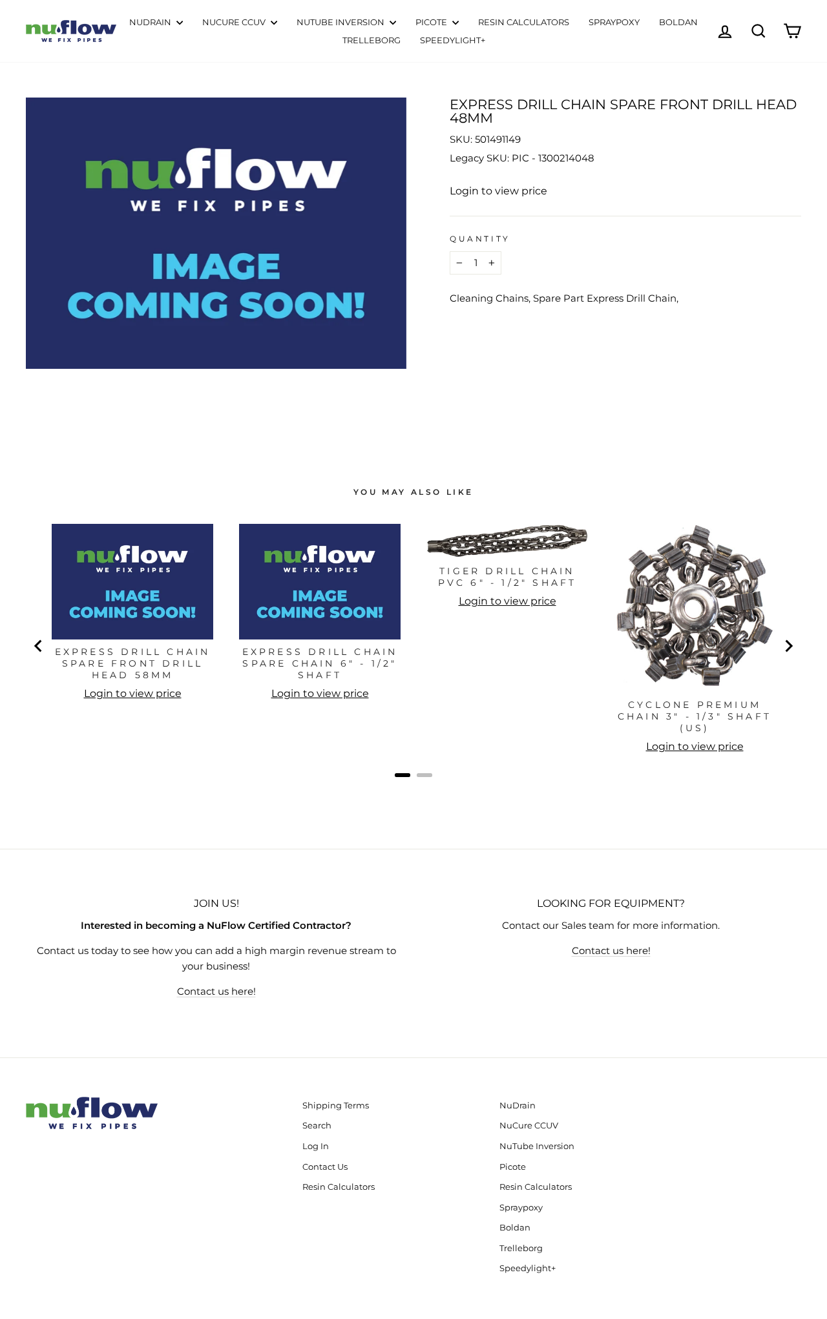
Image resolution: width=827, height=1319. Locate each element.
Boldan (678, 22)
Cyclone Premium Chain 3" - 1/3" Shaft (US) (694, 716)
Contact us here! (216, 991)
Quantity (480, 239)
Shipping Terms (335, 1105)
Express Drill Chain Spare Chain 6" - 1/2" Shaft (320, 663)
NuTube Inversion (341, 22)
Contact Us (325, 1167)
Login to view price (498, 191)
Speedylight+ (452, 40)
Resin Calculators (523, 22)
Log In (315, 1146)
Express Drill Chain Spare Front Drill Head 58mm (133, 663)
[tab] (402, 775)
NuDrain (151, 22)
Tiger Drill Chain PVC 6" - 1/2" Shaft (507, 576)
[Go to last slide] (39, 646)
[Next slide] (788, 646)
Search (316, 1125)
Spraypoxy (614, 22)
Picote (432, 22)
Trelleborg (371, 40)
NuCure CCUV (234, 22)
